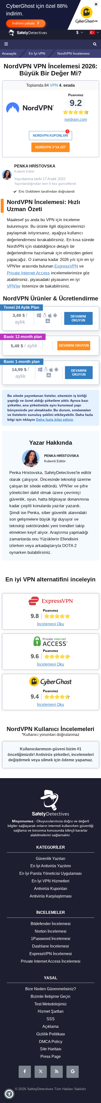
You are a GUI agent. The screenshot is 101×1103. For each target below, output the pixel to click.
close (93, 4)
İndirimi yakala (24, 23)
